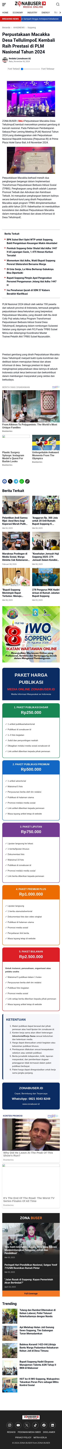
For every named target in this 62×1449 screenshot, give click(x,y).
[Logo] (31, 1417)
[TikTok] (35, 1425)
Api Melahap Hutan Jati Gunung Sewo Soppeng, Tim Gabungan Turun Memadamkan (37, 1330)
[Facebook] (4, 481)
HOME (5, 12)
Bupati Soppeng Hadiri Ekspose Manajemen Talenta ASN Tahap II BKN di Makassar (38, 1364)
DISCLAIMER (49, 1432)
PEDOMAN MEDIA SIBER (29, 1432)
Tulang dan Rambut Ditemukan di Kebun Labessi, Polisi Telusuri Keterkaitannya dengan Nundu (38, 1313)
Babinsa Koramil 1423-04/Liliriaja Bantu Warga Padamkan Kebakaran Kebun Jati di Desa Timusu (39, 1347)
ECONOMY (18, 12)
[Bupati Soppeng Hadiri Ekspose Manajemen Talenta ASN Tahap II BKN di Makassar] (9, 1367)
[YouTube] (18, 1425)
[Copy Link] (27, 481)
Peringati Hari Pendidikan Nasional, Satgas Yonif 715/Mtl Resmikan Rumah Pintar (31, 1266)
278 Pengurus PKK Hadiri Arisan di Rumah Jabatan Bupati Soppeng (46, 592)
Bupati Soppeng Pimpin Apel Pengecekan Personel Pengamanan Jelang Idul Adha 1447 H (31, 282)
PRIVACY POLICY (23, 1437)
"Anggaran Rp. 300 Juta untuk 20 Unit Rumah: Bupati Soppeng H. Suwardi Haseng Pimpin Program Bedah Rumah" (45, 521)
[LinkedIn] (52, 1425)
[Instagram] (9, 1425)
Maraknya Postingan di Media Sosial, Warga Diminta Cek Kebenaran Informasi (15, 557)
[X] (10, 481)
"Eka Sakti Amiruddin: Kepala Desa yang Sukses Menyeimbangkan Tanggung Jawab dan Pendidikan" (31, 1250)
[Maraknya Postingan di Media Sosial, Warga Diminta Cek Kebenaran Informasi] (16, 541)
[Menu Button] (4, 4)
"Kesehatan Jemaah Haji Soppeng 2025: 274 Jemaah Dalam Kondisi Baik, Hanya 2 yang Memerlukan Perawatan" (45, 557)
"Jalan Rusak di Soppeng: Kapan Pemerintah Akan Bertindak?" (29, 1281)
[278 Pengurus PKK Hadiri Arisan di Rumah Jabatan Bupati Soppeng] (46, 577)
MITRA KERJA (40, 1437)
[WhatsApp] (21, 481)
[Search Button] (58, 4)
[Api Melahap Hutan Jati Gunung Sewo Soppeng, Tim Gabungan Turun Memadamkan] (9, 1333)
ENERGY (46, 12)
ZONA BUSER (26, 1443)
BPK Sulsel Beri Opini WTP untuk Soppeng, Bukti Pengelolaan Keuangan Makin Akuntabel (32, 241)
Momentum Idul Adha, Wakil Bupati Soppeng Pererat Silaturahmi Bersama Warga (31, 262)
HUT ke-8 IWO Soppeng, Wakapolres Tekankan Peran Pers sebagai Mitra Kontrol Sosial (39, 1382)
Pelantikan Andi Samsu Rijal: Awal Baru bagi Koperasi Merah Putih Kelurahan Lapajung (15, 521)
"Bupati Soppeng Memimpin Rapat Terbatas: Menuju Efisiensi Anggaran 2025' (15, 593)
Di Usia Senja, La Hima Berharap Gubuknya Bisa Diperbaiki (30, 271)
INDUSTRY (32, 12)
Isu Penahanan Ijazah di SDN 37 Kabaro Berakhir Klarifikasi (28, 292)
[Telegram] (16, 481)
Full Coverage (31, 1293)
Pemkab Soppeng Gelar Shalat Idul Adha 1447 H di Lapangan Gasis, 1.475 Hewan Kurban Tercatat (32, 252)
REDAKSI (11, 1432)
